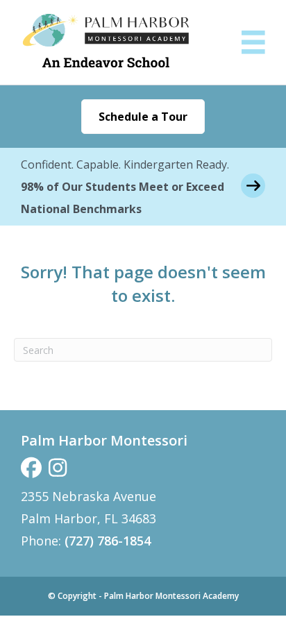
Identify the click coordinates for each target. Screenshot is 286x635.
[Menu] (253, 42)
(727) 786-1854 (108, 540)
